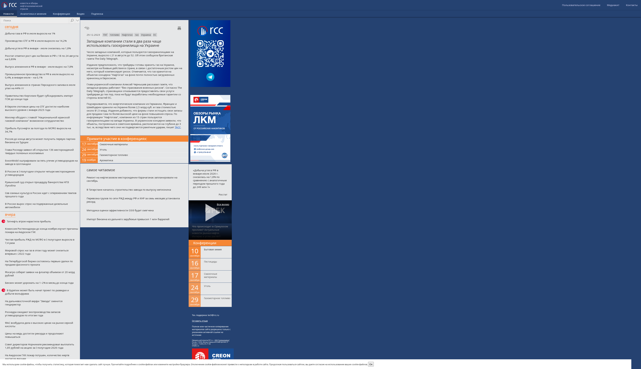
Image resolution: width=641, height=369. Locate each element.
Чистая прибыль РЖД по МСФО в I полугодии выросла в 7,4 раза (39, 241)
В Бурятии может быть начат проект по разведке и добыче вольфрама (37, 292)
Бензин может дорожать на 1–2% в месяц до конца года (39, 282)
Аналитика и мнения (33, 13)
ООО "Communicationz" (222, 340)
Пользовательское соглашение (581, 5)
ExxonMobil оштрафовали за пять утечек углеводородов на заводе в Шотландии (41, 162)
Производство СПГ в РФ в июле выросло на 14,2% (36, 40)
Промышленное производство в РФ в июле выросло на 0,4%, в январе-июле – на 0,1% (39, 75)
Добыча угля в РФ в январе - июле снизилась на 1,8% (38, 48)
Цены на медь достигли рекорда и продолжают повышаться (34, 335)
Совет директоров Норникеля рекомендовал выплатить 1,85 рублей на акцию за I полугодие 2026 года (39, 346)
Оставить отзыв (200, 320)
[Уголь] (143, 149)
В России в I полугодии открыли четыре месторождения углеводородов (40, 173)
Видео (80, 13)
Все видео (223, 204)
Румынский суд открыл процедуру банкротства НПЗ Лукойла (37, 183)
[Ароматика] (143, 160)
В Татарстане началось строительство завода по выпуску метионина (129, 189)
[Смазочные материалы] (143, 144)
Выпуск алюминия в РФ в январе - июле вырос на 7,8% (39, 66)
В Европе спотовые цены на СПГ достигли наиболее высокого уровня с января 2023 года (37, 108)
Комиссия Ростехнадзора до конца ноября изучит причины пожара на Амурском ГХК (41, 230)
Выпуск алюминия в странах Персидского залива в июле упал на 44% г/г (40, 86)
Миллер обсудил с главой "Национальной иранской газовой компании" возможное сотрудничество (37, 119)
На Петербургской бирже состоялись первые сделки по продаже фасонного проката (39, 263)
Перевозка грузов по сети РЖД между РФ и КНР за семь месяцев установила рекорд (133, 200)
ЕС (154, 34)
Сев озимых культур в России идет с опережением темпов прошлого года (40, 194)
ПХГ (105, 34)
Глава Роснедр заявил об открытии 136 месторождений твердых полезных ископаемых (39, 151)
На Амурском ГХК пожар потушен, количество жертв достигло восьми (37, 356)
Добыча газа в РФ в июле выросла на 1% (30, 33)
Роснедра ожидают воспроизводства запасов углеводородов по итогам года (32, 313)
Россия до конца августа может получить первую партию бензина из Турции (40, 140)
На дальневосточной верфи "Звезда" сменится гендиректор (33, 302)
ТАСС (178, 127)
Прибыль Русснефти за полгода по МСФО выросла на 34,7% (38, 130)
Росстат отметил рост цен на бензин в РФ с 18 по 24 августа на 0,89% (41, 57)
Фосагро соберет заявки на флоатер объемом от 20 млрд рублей (40, 273)
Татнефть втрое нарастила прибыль (29, 221)
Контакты (632, 5)
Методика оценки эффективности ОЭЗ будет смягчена (120, 210)
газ (137, 34)
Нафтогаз (127, 34)
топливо (114, 34)
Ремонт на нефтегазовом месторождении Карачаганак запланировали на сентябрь (132, 179)
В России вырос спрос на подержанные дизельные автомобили (36, 205)
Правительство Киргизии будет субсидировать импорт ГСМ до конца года (39, 97)
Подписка (97, 13)
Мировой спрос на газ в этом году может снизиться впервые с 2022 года (36, 252)
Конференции (61, 13)
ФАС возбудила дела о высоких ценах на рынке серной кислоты (39, 324)
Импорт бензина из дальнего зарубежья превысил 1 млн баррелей (128, 219)
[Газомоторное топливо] (143, 155)
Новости (8, 13)
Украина (146, 34)
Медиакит (613, 5)
